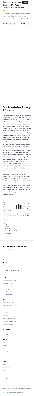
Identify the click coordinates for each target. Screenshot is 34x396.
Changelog (5, 351)
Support (4, 345)
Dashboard (16, 19)
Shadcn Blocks (6, 283)
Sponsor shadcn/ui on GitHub (12, 270)
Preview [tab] (5, 23)
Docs (4, 354)
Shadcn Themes (6, 291)
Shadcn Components (7, 280)
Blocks (9, 19)
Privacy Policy (6, 378)
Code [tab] (10, 23)
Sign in (19, 2)
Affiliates (5, 367)
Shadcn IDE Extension (8, 321)
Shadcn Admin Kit (7, 305)
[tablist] (8, 23)
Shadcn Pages (6, 286)
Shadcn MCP (5, 315)
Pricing (4, 342)
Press (4, 370)
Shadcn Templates (7, 289)
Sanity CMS (5, 334)
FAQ (4, 348)
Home (4, 19)
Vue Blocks (5, 294)
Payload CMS (6, 332)
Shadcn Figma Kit (7, 302)
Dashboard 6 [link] (24, 19)
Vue (16, 23)
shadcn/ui (8, 249)
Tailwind (8, 253)
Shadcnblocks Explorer (8, 324)
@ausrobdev (20, 392)
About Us (5, 356)
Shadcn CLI (5, 312)
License (4, 376)
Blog (4, 364)
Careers (4, 373)
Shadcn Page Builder (7, 318)
